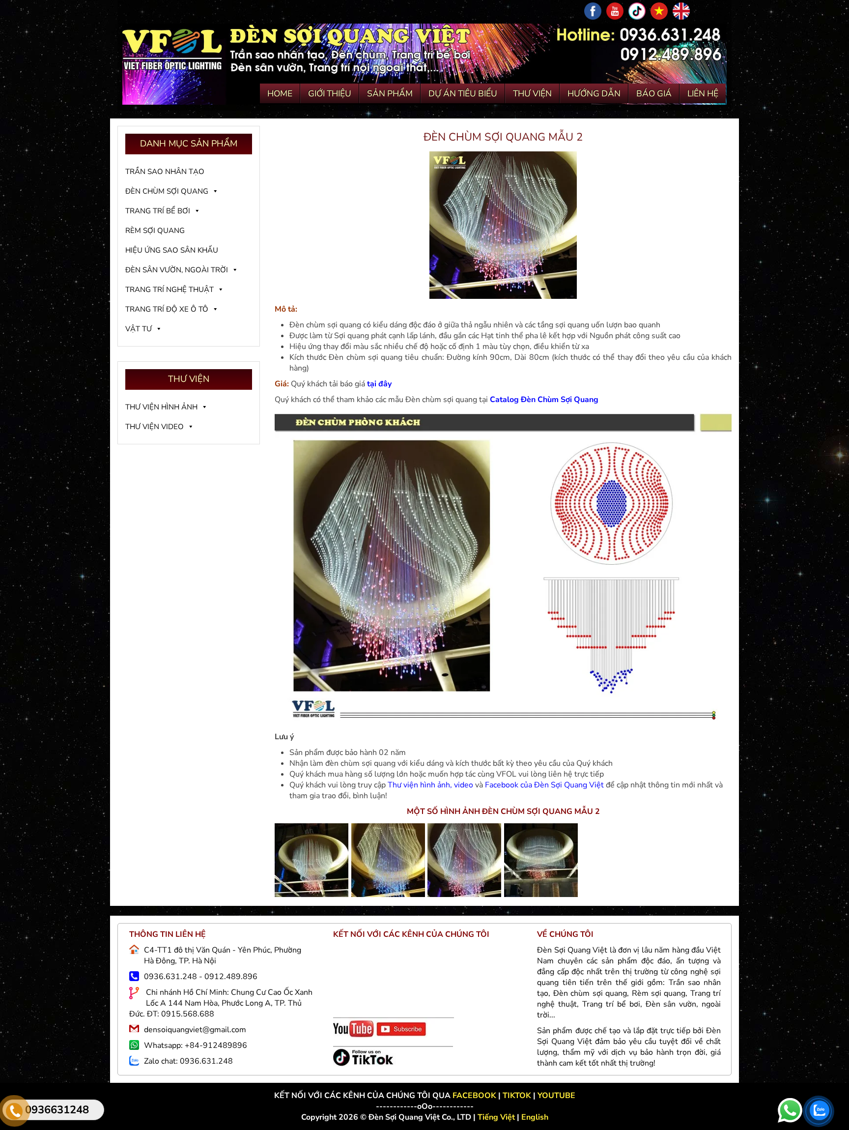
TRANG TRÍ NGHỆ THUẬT (169, 289)
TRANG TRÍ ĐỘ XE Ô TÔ (166, 309)
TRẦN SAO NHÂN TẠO (164, 171)
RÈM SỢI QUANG (155, 230)
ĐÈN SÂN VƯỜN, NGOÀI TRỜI (176, 270)
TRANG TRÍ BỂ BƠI (157, 211)
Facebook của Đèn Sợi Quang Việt (544, 785)
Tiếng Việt (497, 1117)
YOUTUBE (556, 1095)
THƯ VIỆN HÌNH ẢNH (161, 407)
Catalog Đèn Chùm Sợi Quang (544, 399)
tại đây (379, 383)
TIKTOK (517, 1095)
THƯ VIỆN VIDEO (154, 427)
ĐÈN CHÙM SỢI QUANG (166, 191)
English (534, 1117)
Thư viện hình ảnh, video (430, 785)
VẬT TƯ (138, 329)
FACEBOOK (475, 1095)
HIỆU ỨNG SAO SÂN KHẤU (171, 250)
